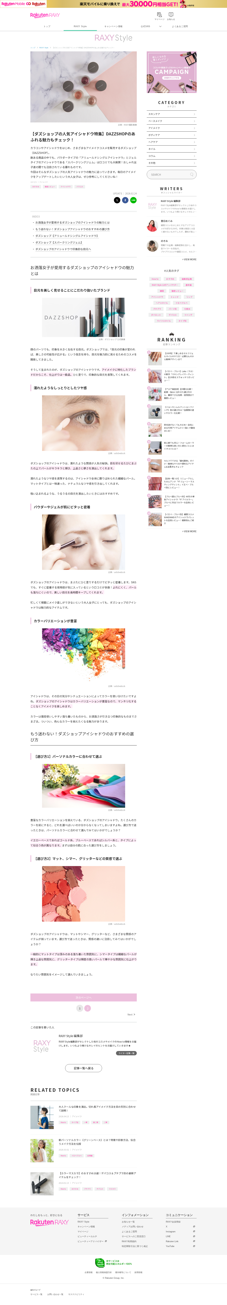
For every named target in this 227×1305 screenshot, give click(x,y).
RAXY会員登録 (173, 1222)
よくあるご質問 (180, 26)
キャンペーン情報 (113, 26)
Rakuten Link (172, 1241)
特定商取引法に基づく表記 (135, 1246)
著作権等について (123, 1272)
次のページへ (84, 997)
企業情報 (89, 1272)
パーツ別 (173, 308)
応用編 (89, 1155)
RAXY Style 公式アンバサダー (165, 284)
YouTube (170, 1246)
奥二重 (95, 1122)
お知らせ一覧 (128, 1222)
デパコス (100, 1189)
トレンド (175, 296)
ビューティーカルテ (87, 1236)
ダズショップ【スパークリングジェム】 (59, 242)
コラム (151, 156)
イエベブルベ (77, 1155)
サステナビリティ (76, 1294)
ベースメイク (155, 121)
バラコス (79, 186)
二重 (105, 1122)
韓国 (162, 290)
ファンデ (188, 314)
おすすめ (35, 186)
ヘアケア (153, 142)
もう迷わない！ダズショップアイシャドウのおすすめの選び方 (72, 229)
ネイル (151, 149)
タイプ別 (75, 1122)
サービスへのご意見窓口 (134, 1236)
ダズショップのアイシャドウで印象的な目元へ (63, 249)
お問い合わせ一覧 (55, 1294)
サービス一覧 (36, 1294)
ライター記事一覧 (126, 1053)
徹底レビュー (50, 186)
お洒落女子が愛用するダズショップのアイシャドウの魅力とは (72, 222)
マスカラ (112, 1189)
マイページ (83, 1231)
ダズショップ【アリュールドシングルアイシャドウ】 (67, 236)
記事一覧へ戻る (84, 1068)
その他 (151, 162)
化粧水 (187, 308)
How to (63, 1122)
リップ (189, 296)
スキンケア (154, 114)
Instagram (170, 1231)
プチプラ (87, 1189)
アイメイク (43, 182)
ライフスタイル (164, 320)
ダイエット (156, 314)
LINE (168, 1236)
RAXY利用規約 (129, 1241)
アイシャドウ (66, 186)
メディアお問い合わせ (132, 1226)
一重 (85, 1122)
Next (131, 1014)
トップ (47, 26)
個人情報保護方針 (104, 1272)
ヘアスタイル (162, 302)
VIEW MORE (189, 259)
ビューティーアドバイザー (91, 1241)
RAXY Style (80, 26)
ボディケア (154, 135)
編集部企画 (187, 278)
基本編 (189, 284)
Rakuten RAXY (45, 15)
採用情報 (138, 1272)
